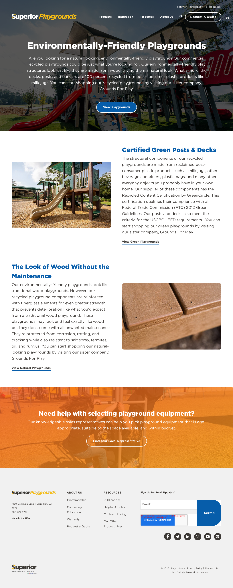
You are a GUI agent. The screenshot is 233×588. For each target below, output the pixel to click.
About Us (166, 16)
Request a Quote (78, 526)
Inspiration (125, 16)
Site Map (210, 568)
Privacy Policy (194, 568)
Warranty (73, 519)
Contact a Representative (192, 7)
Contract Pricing (115, 514)
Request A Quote (203, 17)
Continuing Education (74, 510)
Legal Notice (178, 568)
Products (105, 16)
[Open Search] (180, 16)
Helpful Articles (114, 507)
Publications (112, 500)
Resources (146, 16)
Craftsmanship (76, 500)
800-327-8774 (215, 7)
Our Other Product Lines (113, 524)
